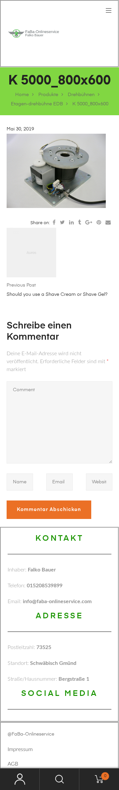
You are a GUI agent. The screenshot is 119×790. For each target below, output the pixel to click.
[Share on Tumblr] (79, 222)
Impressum (20, 749)
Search (59, 779)
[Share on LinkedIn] (71, 222)
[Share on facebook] (54, 222)
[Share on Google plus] (88, 222)
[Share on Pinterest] (99, 222)
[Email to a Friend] (108, 222)
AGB (13, 764)
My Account (20, 779)
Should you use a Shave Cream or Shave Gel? (57, 294)
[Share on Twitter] (62, 222)
